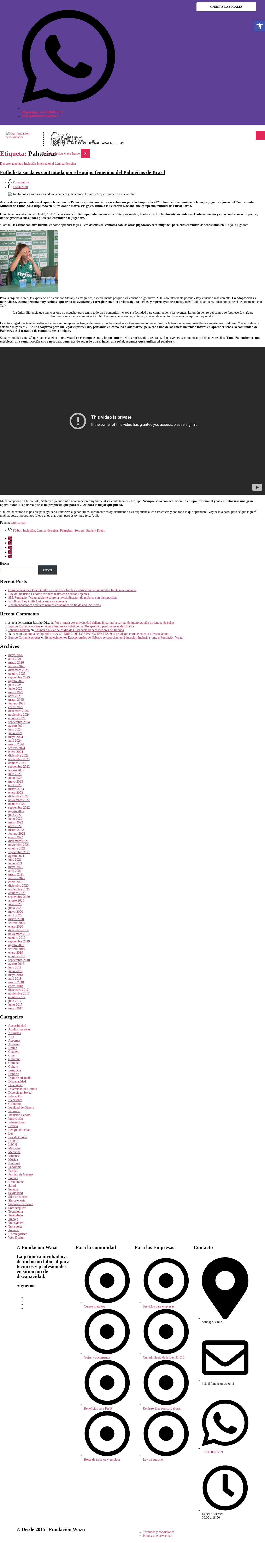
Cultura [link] (13, 1066)
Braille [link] (12, 1048)
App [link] (11, 1037)
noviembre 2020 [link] (19, 889)
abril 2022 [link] (15, 826)
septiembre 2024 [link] (19, 722)
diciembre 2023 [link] (18, 755)
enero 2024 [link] (15, 751)
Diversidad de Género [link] (22, 1089)
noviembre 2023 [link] (19, 759)
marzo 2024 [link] (16, 744)
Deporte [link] (13, 1074)
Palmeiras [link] (66, 530)
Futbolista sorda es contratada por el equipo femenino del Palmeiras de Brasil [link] (82, 172)
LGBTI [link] (13, 1141)
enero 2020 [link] (15, 926)
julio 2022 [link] (15, 815)
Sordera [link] (79, 530)
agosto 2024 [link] (16, 725)
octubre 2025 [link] (16, 673)
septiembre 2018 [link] (19, 960)
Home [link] (53, 132)
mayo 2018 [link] (15, 975)
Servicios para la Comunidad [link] (72, 141)
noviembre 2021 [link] (19, 844)
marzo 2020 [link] (16, 919)
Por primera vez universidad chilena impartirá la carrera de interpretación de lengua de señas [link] (114, 622)
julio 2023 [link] (15, 774)
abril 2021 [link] (15, 870)
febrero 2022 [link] (16, 833)
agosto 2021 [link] (16, 856)
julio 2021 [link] (15, 859)
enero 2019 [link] (15, 952)
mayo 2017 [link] (15, 1008)
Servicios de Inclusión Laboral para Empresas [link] (86, 143)
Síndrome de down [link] (20, 1204)
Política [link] (13, 1178)
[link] (259, 26)
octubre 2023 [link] (16, 763)
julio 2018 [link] (15, 967)
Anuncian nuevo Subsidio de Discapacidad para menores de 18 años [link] (89, 626)
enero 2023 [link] (15, 792)
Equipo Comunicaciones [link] (24, 626)
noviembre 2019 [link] (19, 934)
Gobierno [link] (14, 1103)
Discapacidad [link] (17, 1081)
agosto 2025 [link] (16, 681)
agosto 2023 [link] (16, 770)
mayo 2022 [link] (15, 822)
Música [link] (13, 1159)
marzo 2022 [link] (16, 830)
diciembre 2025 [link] (18, 670)
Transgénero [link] (16, 1222)
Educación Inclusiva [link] (65, 137)
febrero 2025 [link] (16, 703)
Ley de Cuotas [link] (17, 1137)
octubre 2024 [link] (16, 718)
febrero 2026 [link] (16, 666)
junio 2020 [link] (15, 908)
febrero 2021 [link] (16, 878)
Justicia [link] (13, 1126)
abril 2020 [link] (15, 915)
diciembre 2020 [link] (18, 885)
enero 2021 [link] (15, 882)
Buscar (4, 563)
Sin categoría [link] (16, 1200)
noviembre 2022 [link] (19, 800)
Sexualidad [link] (15, 1193)
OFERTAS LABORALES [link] (226, 6)
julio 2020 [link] (15, 904)
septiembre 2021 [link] (19, 852)
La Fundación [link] (60, 135)
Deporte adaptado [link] (11, 163)
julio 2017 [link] (15, 1001)
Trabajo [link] (13, 1219)
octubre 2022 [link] (16, 803)
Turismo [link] (13, 1230)
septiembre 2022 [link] (19, 807)
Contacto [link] (57, 145)
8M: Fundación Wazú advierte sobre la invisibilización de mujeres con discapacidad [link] (62, 597)
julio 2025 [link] (15, 684)
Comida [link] (13, 1063)
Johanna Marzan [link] (19, 630)
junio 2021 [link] (15, 863)
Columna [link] (14, 1059)
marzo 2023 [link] (16, 789)
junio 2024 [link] (15, 733)
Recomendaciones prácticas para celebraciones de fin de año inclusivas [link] (54, 605)
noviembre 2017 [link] (19, 993)
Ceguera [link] (13, 1051)
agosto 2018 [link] (16, 963)
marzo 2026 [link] (16, 662)
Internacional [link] (45, 163)
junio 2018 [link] (15, 971)
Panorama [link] (14, 1167)
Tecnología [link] (15, 1211)
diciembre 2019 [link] (18, 930)
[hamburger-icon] (260, 135)
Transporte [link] (15, 1226)
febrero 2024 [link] (16, 748)
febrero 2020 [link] (16, 922)
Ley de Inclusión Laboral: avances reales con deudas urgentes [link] (48, 594)
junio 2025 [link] (15, 688)
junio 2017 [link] (15, 1004)
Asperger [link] (14, 1040)
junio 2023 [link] (15, 777)
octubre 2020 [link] (16, 893)
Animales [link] (14, 1033)
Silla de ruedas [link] (17, 1196)
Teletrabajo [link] (15, 1215)
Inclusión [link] (30, 163)
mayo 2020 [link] (15, 911)
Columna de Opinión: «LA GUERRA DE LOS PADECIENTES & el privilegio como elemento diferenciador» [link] (96, 633)
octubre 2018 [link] (16, 956)
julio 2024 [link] (15, 729)
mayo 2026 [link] (15, 655)
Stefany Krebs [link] (95, 530)
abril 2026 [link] (15, 658)
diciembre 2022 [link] (18, 796)
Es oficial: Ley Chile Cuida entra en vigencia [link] (37, 601)
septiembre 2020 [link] (19, 896)
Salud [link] (12, 1185)
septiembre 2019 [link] (19, 941)
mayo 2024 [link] (15, 737)
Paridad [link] (13, 1170)
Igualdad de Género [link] (21, 1107)
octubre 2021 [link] (16, 848)
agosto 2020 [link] (16, 900)
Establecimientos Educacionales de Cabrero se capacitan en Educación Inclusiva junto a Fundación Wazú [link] (114, 637)
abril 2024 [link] (15, 740)
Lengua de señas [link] (65, 163)
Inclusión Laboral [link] (19, 1115)
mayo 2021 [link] (15, 867)
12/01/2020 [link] (20, 187)
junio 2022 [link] (15, 818)
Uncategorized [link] (17, 1234)
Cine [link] (11, 1055)
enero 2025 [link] (15, 707)
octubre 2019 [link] (16, 937)
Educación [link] (15, 1096)
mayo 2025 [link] (15, 692)
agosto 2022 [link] (16, 811)
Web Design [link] (16, 1237)
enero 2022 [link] (15, 837)
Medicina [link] (14, 1152)
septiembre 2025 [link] (19, 677)
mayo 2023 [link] (15, 781)
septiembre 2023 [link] (19, 766)
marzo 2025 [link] (16, 699)
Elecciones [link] (15, 1100)
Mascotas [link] (14, 1148)
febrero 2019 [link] (16, 949)
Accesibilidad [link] (17, 1025)
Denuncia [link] (14, 1070)
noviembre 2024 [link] (19, 714)
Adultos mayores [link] (19, 1029)
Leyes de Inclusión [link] (64, 139)
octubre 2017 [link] (16, 997)
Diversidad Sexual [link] (20, 1092)
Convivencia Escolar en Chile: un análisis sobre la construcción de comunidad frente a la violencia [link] (72, 590)
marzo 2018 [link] (16, 982)
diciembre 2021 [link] (18, 841)
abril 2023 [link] (15, 785)
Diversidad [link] (15, 1085)
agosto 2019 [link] (16, 945)
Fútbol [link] (17, 530)
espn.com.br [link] (18, 522)
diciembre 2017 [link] (18, 989)
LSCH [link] (12, 1144)
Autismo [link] (13, 1044)
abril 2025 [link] (15, 696)
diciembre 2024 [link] (18, 711)
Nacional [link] (14, 1163)
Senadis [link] (13, 1189)
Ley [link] (10, 1133)
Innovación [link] (15, 1118)
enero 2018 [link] (15, 986)
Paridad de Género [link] (20, 1174)
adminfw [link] (24, 182)
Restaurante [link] (16, 1182)
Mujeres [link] (13, 1156)
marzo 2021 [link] (16, 874)
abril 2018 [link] (15, 978)
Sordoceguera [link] (17, 1208)
